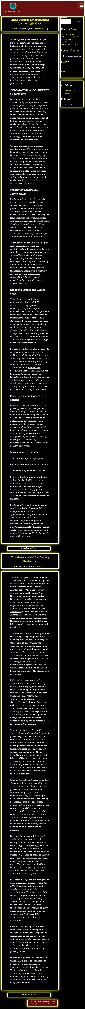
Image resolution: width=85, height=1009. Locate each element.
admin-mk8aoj (42, 29)
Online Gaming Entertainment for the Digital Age (70, 37)
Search (64, 18)
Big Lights (34, 1004)
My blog (33, 548)
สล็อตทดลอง (15, 612)
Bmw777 (65, 62)
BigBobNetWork (48, 1004)
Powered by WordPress (39, 1001)
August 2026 (70, 91)
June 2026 (69, 93)
